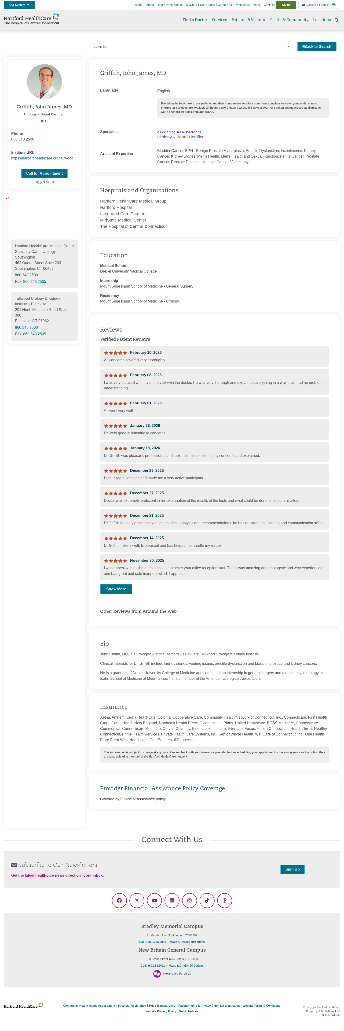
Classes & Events (316, 5)
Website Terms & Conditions (261, 1005)
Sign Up (292, 869)
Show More (116, 589)
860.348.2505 (34, 282)
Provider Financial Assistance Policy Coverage (162, 789)
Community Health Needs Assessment (89, 1005)
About (150, 5)
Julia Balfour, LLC (329, 1011)
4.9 (46, 121)
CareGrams (207, 5)
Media (257, 5)
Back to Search (317, 46)
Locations (322, 20)
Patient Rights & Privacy (194, 1005)
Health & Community (289, 20)
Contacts (269, 5)
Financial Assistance (132, 1005)
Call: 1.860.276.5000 (152, 942)
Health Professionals (170, 5)
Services (219, 20)
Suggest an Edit (44, 182)
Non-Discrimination (227, 1005)
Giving (286, 5)
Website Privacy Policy (161, 1011)
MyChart (191, 5)
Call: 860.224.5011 (153, 965)
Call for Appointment (44, 173)
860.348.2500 (22, 139)
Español (138, 5)
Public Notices (188, 1011)
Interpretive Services (177, 974)
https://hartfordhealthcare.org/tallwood (42, 158)
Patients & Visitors (248, 20)
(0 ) (332, 5)
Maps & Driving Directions (187, 942)
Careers (223, 5)
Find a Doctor (195, 20)
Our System (18, 5)
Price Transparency (162, 1005)
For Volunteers (240, 5)
